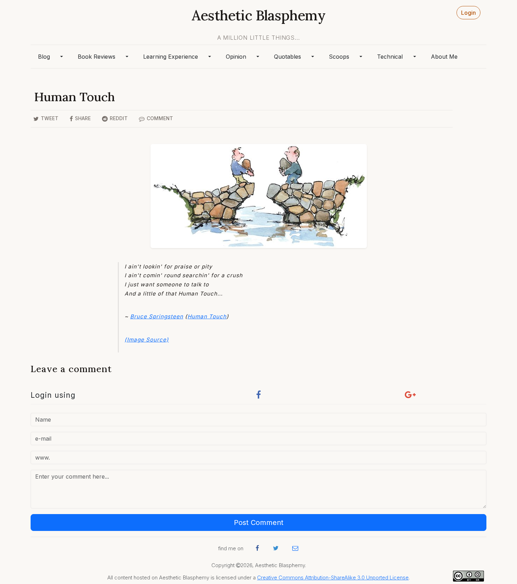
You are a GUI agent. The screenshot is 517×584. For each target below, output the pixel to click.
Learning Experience (170, 56)
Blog (44, 56)
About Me (444, 56)
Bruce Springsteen (156, 316)
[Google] (410, 396)
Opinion (236, 56)
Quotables (287, 56)
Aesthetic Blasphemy (258, 15)
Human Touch (206, 316)
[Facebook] (258, 396)
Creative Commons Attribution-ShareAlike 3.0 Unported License (333, 578)
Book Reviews (96, 56)
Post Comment (258, 522)
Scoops (339, 56)
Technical (390, 56)
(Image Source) (147, 339)
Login (468, 12)
